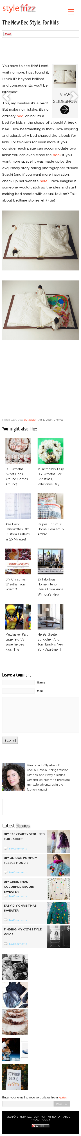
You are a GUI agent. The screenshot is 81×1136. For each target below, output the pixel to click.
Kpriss (62, 1097)
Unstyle (58, 419)
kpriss (32, 419)
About (67, 1116)
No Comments (18, 848)
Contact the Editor (47, 1116)
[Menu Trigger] (71, 11)
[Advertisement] (40, 51)
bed (20, 116)
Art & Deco (45, 419)
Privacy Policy (40, 1119)
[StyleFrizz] (19, 13)
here (43, 181)
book (57, 155)
